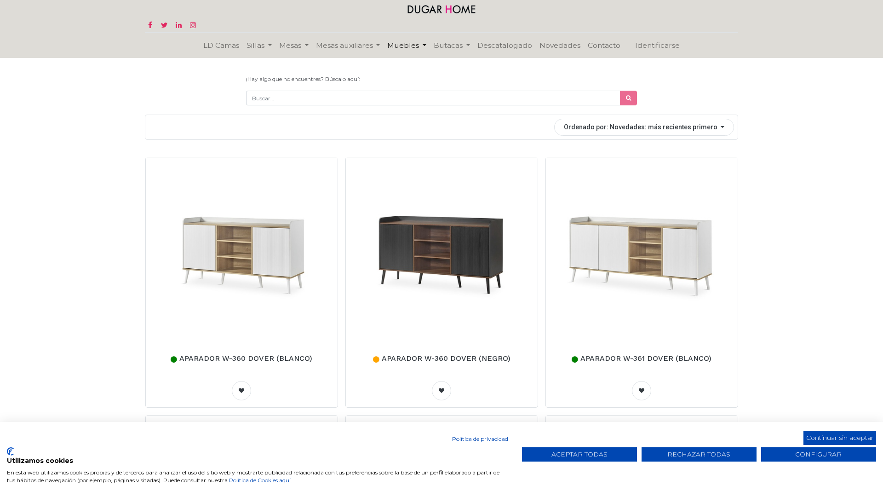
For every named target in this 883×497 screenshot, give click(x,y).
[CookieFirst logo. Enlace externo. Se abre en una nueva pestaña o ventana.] (10, 451)
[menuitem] (221, 45)
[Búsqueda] (628, 98)
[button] (644, 127)
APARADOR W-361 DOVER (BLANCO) (645, 358)
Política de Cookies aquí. (260, 480)
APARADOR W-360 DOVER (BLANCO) (245, 358)
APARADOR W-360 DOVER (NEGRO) (446, 358)
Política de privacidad (480, 438)
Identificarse (657, 45)
